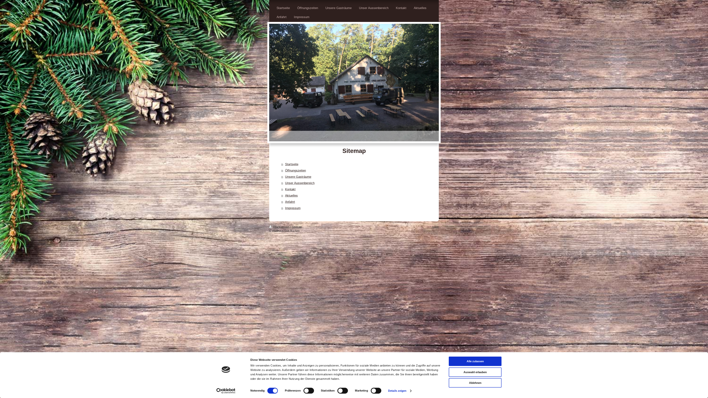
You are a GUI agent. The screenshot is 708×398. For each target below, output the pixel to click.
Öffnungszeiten (295, 170)
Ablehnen (475, 382)
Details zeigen (397, 390)
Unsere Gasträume (298, 177)
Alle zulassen (475, 361)
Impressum (293, 208)
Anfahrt (290, 202)
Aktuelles (291, 195)
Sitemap (297, 226)
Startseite (291, 164)
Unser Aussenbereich (300, 183)
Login (435, 226)
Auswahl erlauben (475, 372)
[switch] (308, 391)
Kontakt (290, 189)
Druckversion (281, 226)
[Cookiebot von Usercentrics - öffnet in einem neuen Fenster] (226, 391)
